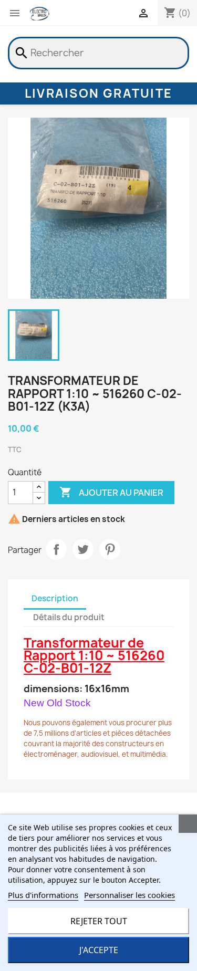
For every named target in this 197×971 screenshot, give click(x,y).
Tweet (83, 549)
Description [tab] (55, 598)
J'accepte (98, 950)
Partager (56, 549)
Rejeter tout (98, 921)
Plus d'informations (43, 895)
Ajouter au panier (111, 492)
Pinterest (109, 549)
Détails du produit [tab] (69, 617)
